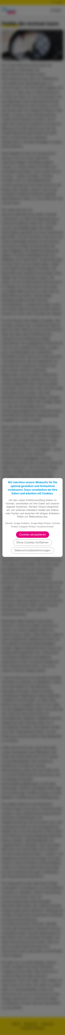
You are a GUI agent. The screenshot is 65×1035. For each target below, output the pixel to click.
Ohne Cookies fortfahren (32, 542)
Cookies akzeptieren (32, 534)
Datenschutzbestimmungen (32, 550)
